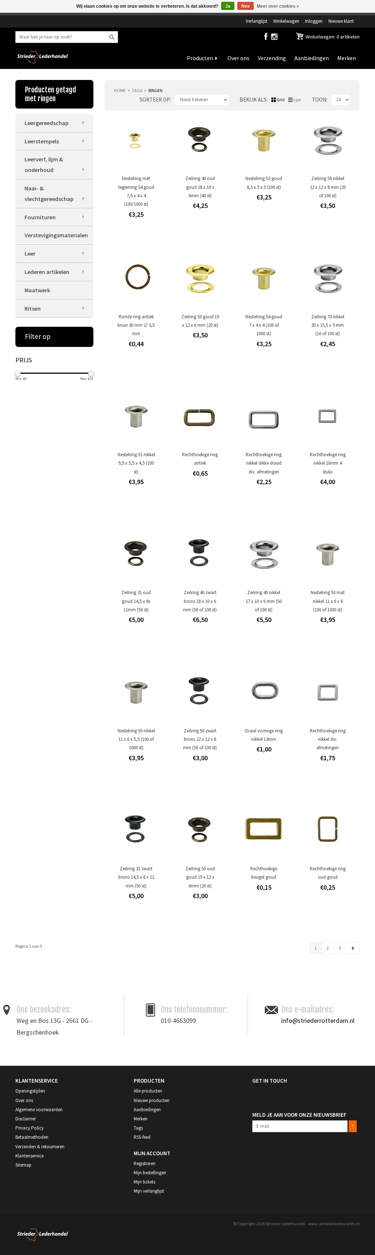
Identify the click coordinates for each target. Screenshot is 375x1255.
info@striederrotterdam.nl (317, 1020)
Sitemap (23, 1165)
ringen (155, 90)
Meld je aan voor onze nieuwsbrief (299, 1114)
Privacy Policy (29, 1128)
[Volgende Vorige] (352, 948)
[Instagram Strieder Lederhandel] (274, 38)
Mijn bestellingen (150, 1173)
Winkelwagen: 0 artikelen (332, 36)
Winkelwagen (286, 21)
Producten (200, 58)
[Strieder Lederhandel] (42, 61)
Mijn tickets (144, 1182)
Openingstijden (30, 1091)
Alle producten (148, 1091)
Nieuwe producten (152, 1100)
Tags (137, 90)
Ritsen (33, 308)
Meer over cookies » (278, 6)
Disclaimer (25, 1119)
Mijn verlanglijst (149, 1191)
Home (120, 90)
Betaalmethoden (31, 1137)
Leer (30, 253)
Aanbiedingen (311, 58)
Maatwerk (37, 290)
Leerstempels (42, 141)
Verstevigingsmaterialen (56, 235)
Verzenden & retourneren (39, 1147)
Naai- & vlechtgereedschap (49, 193)
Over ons (238, 58)
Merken (346, 58)
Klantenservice (29, 1156)
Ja (227, 6)
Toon (319, 99)
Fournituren (40, 217)
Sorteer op (155, 99)
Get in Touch (269, 1080)
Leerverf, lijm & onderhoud (44, 164)
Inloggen (314, 21)
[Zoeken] (111, 37)
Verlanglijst (256, 21)
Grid (280, 99)
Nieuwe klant (341, 21)
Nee (245, 6)
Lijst (297, 99)
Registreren (145, 1163)
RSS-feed (142, 1137)
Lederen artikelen (47, 271)
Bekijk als (253, 99)
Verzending (272, 58)
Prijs (23, 360)
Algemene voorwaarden (39, 1109)
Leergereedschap (46, 123)
